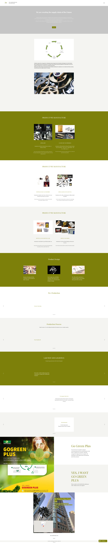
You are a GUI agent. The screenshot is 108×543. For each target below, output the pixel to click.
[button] (104, 3)
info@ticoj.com (56, 506)
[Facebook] (54, 509)
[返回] (3, 306)
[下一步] (104, 306)
